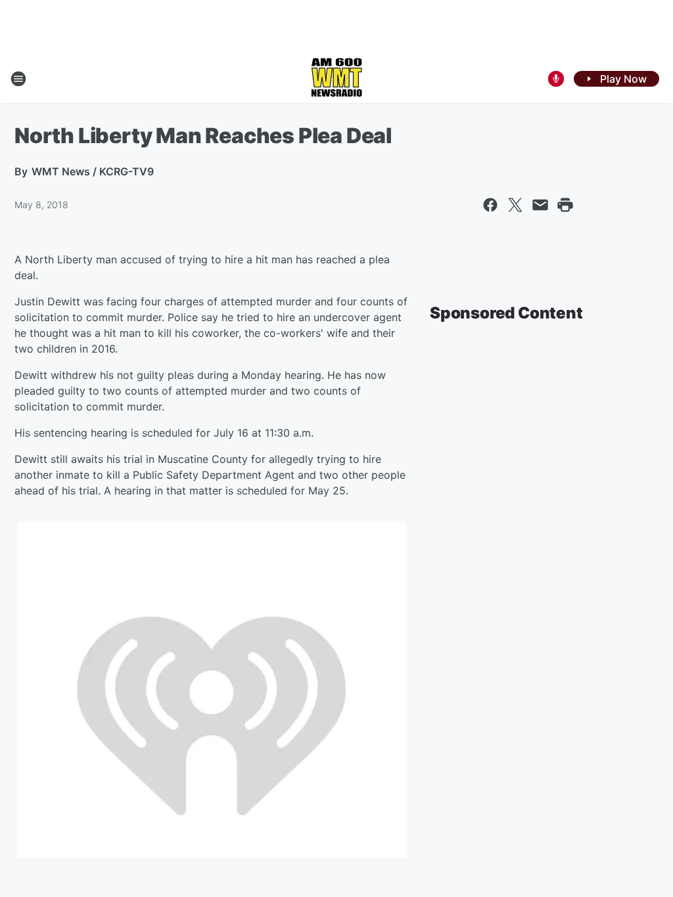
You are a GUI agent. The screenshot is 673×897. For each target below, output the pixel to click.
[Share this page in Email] (540, 205)
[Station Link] (336, 79)
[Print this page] (565, 205)
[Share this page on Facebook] (490, 205)
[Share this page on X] (515, 205)
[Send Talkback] (556, 79)
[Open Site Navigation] (18, 79)
